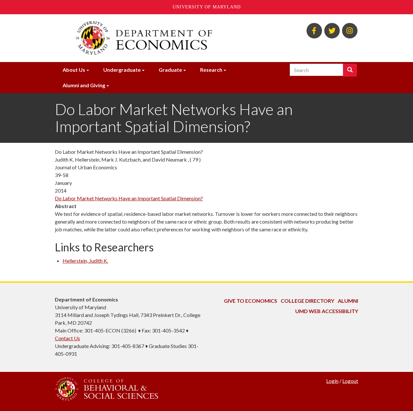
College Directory (307, 301)
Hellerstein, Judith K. (85, 261)
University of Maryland (207, 7)
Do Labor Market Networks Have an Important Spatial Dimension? (129, 198)
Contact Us (67, 338)
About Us (74, 70)
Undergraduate (122, 70)
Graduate (170, 70)
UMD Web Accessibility (326, 311)
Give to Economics (250, 301)
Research (211, 70)
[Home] (154, 38)
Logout (350, 381)
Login (332, 381)
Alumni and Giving (84, 85)
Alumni (348, 301)
